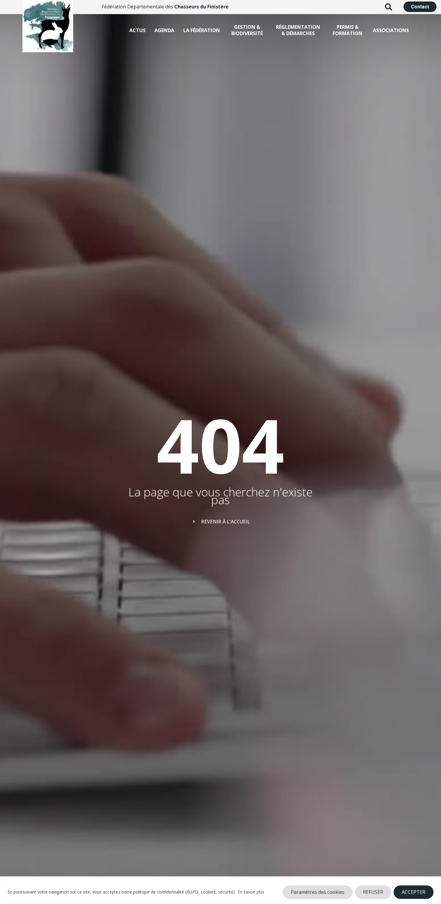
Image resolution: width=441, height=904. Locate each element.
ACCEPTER (413, 892)
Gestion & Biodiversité (247, 30)
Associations (391, 30)
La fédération (201, 30)
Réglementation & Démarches (298, 30)
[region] (220, 890)
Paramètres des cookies (317, 892)
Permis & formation (347, 30)
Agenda (164, 30)
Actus (137, 30)
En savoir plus (251, 892)
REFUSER (373, 892)
